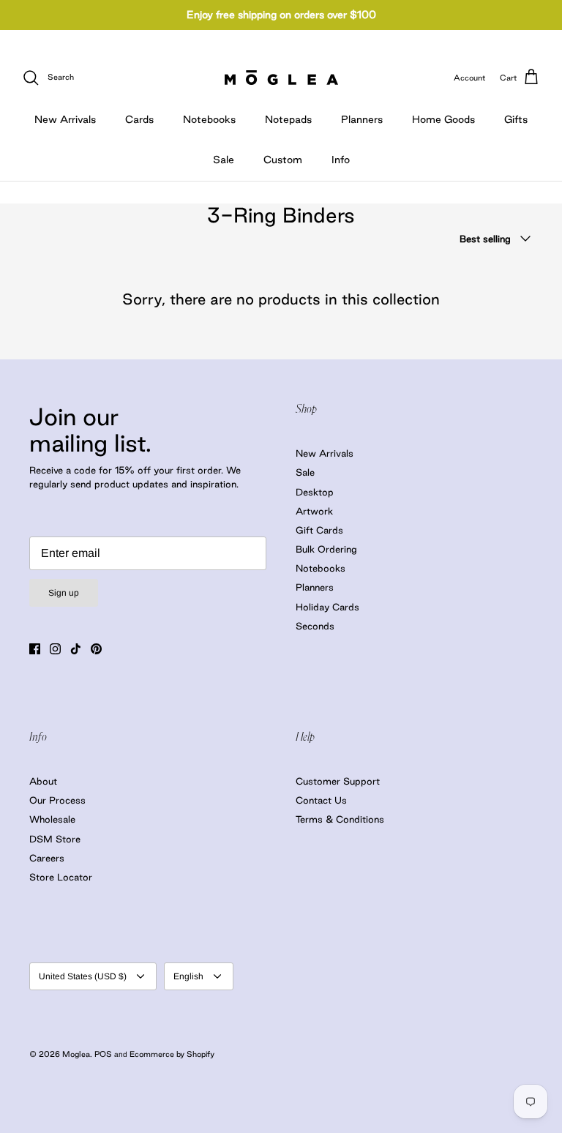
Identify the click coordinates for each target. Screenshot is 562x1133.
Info (340, 159)
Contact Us (321, 800)
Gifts (516, 119)
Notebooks (209, 119)
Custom (282, 159)
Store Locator (60, 877)
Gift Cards (319, 530)
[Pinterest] (96, 648)
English (188, 976)
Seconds (315, 626)
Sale (223, 159)
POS (103, 1054)
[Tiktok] (75, 648)
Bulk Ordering (326, 549)
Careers (46, 858)
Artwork (314, 511)
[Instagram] (55, 648)
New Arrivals (65, 119)
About (43, 781)
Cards (139, 119)
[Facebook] (34, 648)
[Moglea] (281, 77)
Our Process (57, 800)
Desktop (315, 492)
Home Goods (443, 119)
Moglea (76, 1054)
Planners (362, 119)
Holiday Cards (327, 607)
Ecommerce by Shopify (172, 1054)
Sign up (63, 593)
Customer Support (338, 781)
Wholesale (52, 819)
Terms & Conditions (340, 819)
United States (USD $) (83, 976)
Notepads (288, 119)
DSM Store (54, 839)
